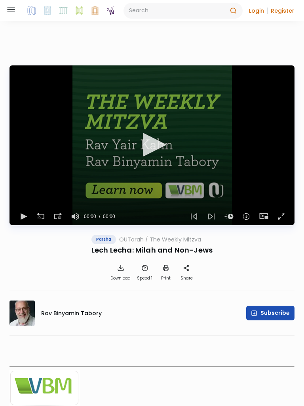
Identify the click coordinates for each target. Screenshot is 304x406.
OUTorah (131, 239)
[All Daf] (95, 10)
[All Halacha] (63, 10)
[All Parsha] (79, 10)
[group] (75, 216)
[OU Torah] (31, 10)
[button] (256, 10)
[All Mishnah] (47, 10)
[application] (152, 145)
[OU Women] (110, 10)
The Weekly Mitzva (175, 239)
